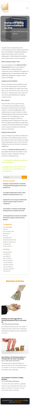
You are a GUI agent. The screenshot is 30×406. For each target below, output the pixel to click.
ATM (4, 229)
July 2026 (5, 254)
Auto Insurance (7, 231)
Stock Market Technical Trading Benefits (12, 378)
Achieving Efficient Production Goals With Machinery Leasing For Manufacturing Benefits (15, 217)
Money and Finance (13, 324)
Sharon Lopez (8, 31)
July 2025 (5, 271)
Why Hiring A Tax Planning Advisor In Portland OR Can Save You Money (14, 358)
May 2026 (5, 256)
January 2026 (6, 262)
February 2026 (7, 260)
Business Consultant (8, 242)
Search (24, 177)
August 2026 (6, 252)
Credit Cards (6, 246)
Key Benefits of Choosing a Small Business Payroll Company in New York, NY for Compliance (15, 201)
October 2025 (6, 267)
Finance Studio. (18, 400)
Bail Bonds (5, 233)
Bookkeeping (6, 237)
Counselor (6, 244)
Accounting (6, 227)
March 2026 (6, 258)
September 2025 (7, 269)
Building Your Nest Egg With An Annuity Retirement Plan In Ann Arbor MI (14, 320)
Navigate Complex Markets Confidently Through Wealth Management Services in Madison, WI (14, 185)
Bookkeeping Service (8, 240)
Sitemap (18, 402)
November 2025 (7, 264)
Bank (4, 235)
